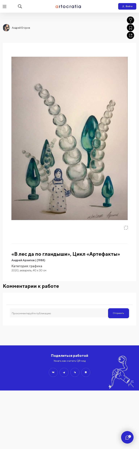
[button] (69, 138)
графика (35, 266)
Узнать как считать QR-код (70, 360)
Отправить (118, 313)
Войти (129, 6)
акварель (26, 270)
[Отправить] (53, 372)
